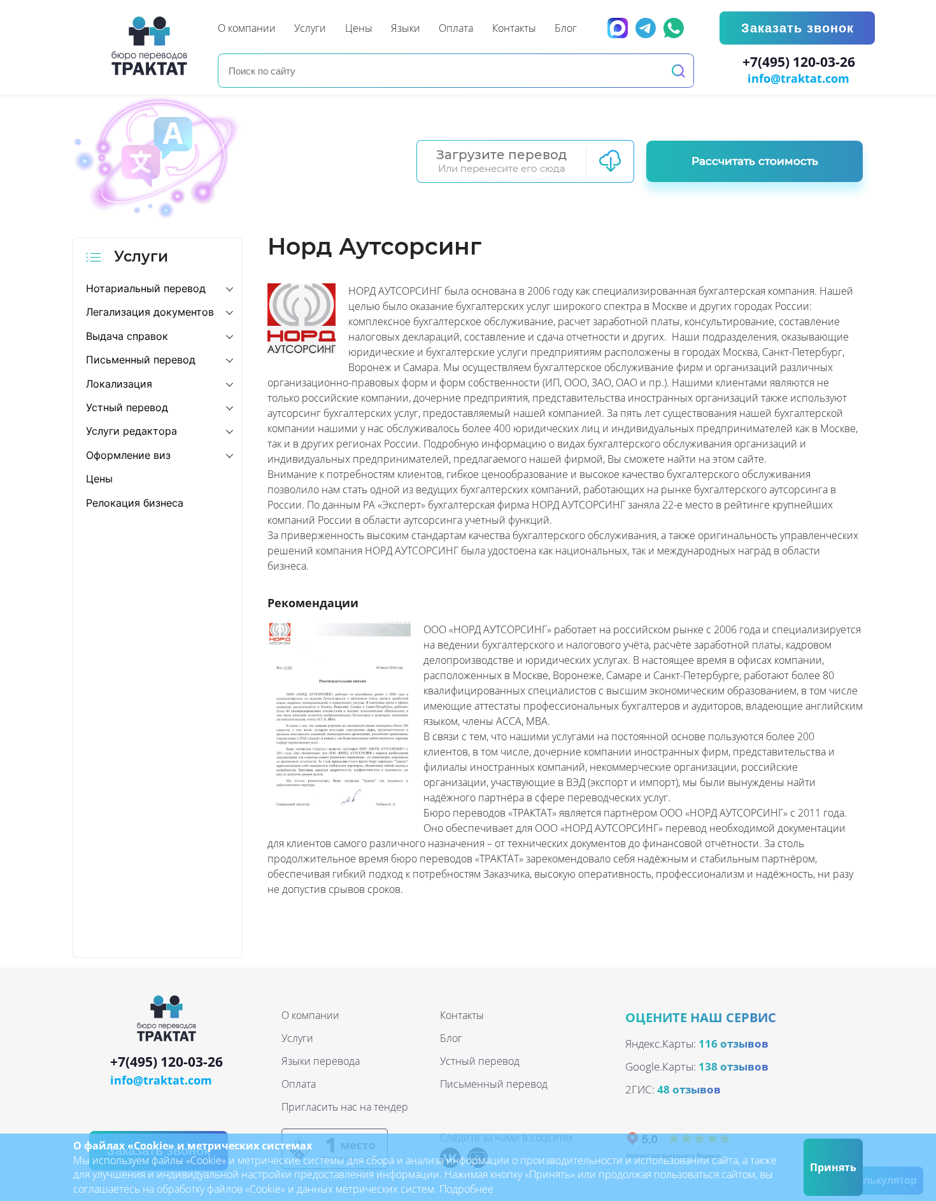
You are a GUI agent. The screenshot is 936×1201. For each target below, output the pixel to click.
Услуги (297, 1038)
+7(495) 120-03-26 (798, 62)
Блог (451, 1038)
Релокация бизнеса (134, 502)
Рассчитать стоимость (754, 161)
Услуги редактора (131, 431)
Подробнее (466, 1189)
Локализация (119, 383)
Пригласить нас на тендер (344, 1107)
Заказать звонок (797, 28)
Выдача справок (127, 336)
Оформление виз (128, 455)
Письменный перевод (140, 359)
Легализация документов (150, 312)
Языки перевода (320, 1061)
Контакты (462, 1015)
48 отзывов (689, 1089)
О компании (310, 1015)
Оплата (298, 1084)
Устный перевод (127, 407)
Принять (833, 1167)
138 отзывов (733, 1066)
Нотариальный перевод (146, 288)
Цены (99, 478)
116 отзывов (733, 1043)
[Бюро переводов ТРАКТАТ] (152, 46)
